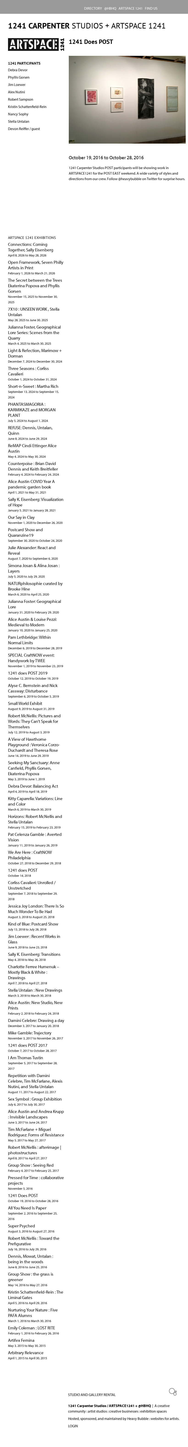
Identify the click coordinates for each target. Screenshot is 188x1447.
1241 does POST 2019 (27, 673)
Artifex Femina (21, 1340)
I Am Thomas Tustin (25, 1057)
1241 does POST (22, 870)
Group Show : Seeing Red (31, 1165)
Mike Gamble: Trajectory (29, 1033)
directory (93, 8)
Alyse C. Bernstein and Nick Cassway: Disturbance (33, 688)
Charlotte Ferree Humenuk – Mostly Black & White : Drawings (33, 972)
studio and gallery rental (92, 1394)
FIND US (151, 8)
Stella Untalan (18, 121)
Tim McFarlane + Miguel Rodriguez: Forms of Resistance (36, 1132)
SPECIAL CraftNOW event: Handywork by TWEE (31, 657)
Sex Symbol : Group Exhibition (35, 1099)
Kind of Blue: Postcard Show (33, 924)
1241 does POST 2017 (27, 1045)
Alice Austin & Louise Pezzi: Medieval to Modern (32, 621)
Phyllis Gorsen (19, 77)
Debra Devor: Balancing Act (33, 786)
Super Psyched (21, 1226)
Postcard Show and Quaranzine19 (25, 532)
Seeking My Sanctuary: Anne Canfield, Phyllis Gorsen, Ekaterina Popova (34, 768)
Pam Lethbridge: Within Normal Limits (29, 639)
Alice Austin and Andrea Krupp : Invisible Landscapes (36, 1114)
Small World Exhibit (25, 703)
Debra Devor (18, 70)
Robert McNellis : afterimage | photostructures (34, 1149)
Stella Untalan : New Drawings (35, 990)
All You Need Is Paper (27, 1208)
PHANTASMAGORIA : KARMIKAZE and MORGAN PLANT (32, 409)
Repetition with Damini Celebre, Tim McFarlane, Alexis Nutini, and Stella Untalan (35, 1081)
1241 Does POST (23, 1195)
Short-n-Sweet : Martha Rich (33, 386)
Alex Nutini (16, 92)
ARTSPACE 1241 (131, 8)
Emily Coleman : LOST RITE (31, 1328)
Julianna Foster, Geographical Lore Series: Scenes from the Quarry (34, 332)
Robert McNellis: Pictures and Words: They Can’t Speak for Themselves (34, 721)
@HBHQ (110, 8)
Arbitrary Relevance (26, 1352)
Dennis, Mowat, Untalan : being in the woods (30, 1258)
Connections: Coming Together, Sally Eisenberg (30, 247)
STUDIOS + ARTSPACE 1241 (87, 25)
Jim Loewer (16, 84)
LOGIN (73, 1426)
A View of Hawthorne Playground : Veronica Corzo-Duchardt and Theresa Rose (34, 744)
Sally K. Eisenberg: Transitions (34, 954)
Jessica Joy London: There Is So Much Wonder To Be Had (36, 908)
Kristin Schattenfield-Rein (27, 106)
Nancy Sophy (18, 114)
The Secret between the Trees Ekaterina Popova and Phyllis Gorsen (35, 285)
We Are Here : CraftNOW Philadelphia (30, 854)
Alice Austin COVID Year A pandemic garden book (31, 484)
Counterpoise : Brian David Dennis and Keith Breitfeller (33, 466)
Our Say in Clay (21, 517)
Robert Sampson (20, 99)
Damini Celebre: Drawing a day (36, 1020)
